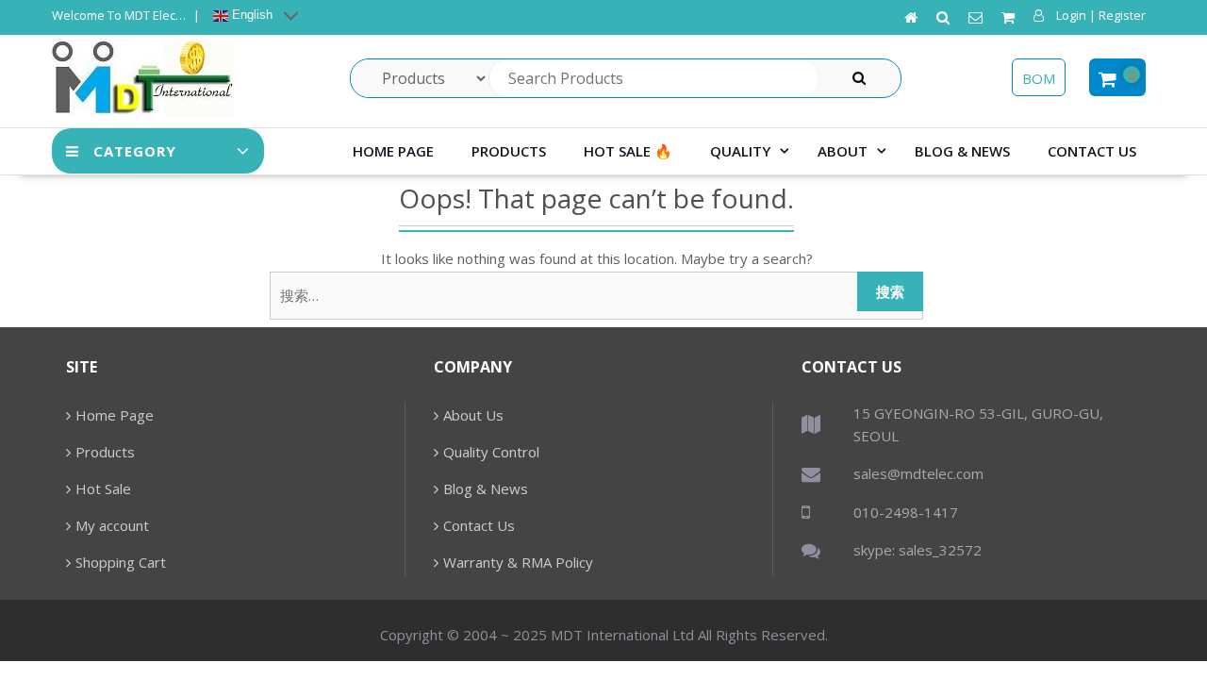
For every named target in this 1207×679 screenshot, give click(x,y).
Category (134, 150)
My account (112, 525)
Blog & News (962, 150)
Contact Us (1092, 150)
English (250, 15)
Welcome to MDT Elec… (119, 15)
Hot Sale (103, 488)
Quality (740, 150)
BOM (1038, 78)
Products (508, 150)
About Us (473, 415)
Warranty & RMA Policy (518, 562)
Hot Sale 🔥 (628, 150)
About (843, 150)
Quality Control (491, 451)
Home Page (393, 150)
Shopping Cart (120, 562)
